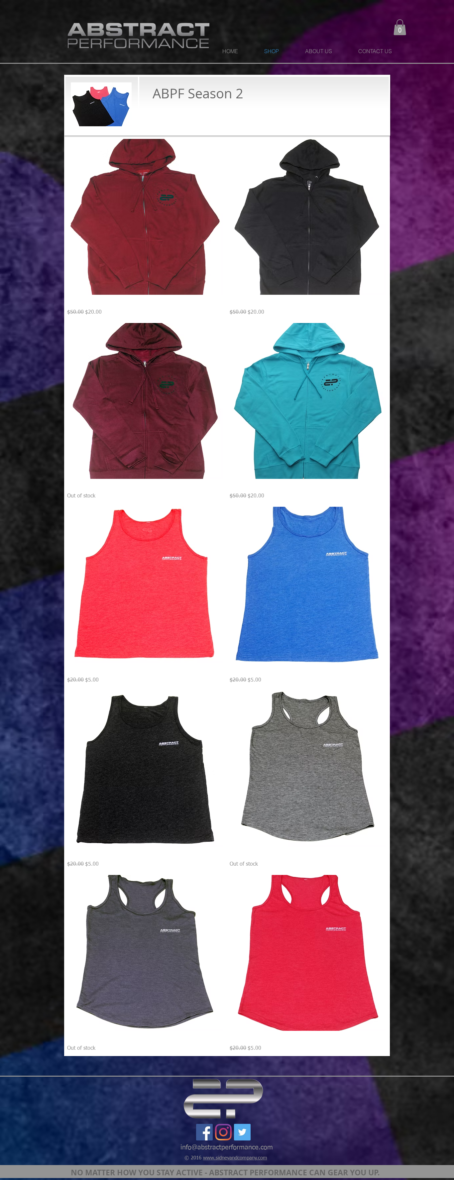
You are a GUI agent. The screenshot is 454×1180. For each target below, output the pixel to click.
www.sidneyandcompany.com (235, 1157)
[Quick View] (145, 217)
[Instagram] (223, 1132)
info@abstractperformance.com (226, 1147)
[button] (399, 27)
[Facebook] (204, 1132)
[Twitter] (242, 1132)
